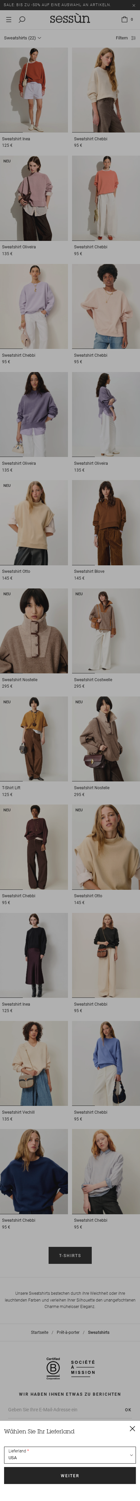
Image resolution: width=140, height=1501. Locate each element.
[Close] (132, 1428)
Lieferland (17, 1451)
